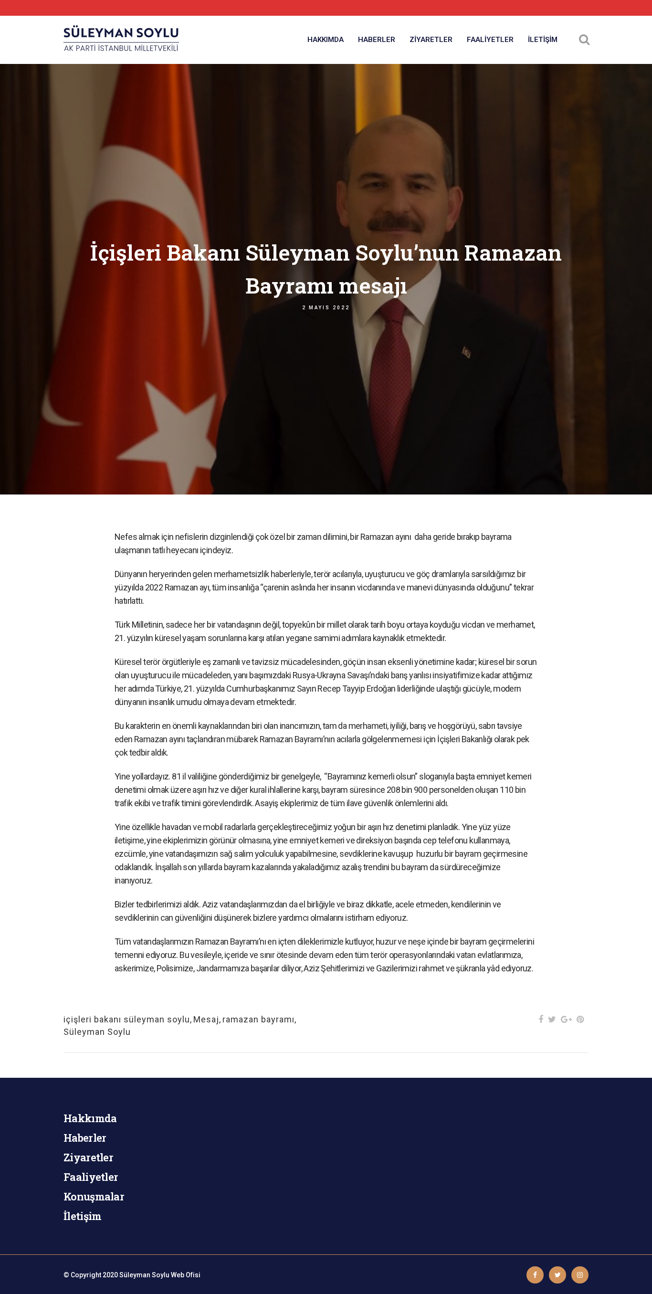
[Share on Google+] (566, 1019)
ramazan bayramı (258, 1019)
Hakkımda (89, 1118)
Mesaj (206, 1019)
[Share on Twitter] (552, 1019)
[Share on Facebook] (540, 1019)
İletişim (82, 1216)
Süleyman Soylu (97, 1032)
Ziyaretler (88, 1157)
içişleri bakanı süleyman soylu (126, 1019)
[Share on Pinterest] (580, 1019)
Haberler (84, 1138)
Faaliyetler (90, 1177)
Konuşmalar (93, 1196)
